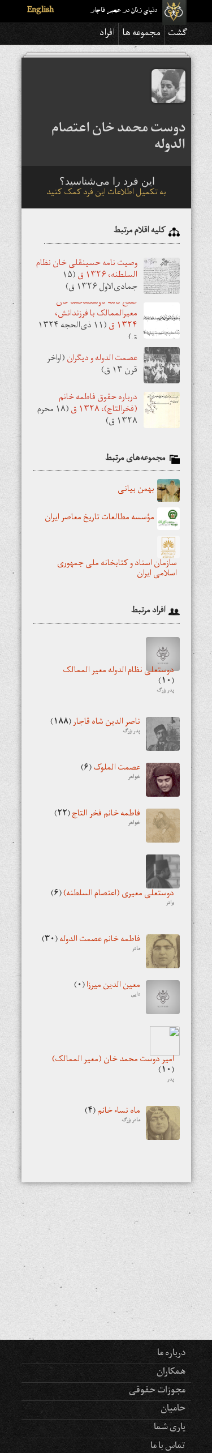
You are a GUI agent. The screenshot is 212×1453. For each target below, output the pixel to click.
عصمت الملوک (110, 773)
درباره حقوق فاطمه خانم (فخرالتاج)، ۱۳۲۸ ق (98, 403)
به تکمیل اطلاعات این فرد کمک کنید (106, 193)
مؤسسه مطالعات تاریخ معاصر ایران (99, 519)
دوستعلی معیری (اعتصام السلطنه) (112, 898)
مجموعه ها (141, 34)
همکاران (171, 1372)
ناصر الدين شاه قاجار (95, 727)
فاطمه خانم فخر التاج (97, 818)
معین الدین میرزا (107, 990)
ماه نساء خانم (112, 1116)
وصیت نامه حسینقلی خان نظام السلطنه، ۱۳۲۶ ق (86, 269)
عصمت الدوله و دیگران (102, 359)
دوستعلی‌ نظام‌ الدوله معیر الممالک (118, 681)
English (40, 11)
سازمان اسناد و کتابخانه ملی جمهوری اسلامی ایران (117, 569)
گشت (178, 34)
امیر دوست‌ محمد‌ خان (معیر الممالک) (113, 1070)
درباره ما (171, 1354)
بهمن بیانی (136, 490)
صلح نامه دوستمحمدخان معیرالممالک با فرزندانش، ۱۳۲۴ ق (96, 314)
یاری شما (169, 1428)
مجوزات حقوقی (157, 1391)
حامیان (173, 1409)
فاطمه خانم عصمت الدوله (91, 944)
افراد (107, 34)
